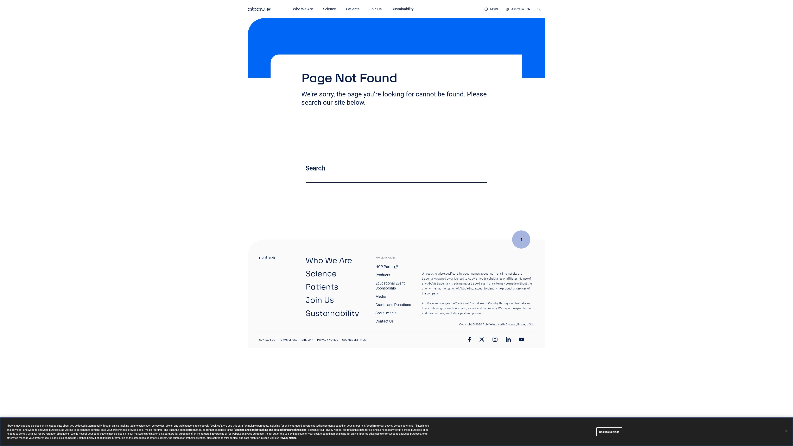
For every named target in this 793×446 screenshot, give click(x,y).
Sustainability (403, 9)
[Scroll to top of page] (521, 239)
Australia (517, 9)
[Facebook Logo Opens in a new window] (469, 339)
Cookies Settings (354, 339)
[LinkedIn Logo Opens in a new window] (508, 339)
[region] (396, 431)
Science (329, 9)
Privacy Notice (288, 437)
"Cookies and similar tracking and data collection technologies (270, 429)
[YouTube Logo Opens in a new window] (521, 339)
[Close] (786, 431)
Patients (353, 9)
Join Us (375, 9)
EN (529, 9)
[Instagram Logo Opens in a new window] (495, 339)
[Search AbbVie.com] (539, 9)
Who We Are (303, 9)
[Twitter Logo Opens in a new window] (481, 339)
